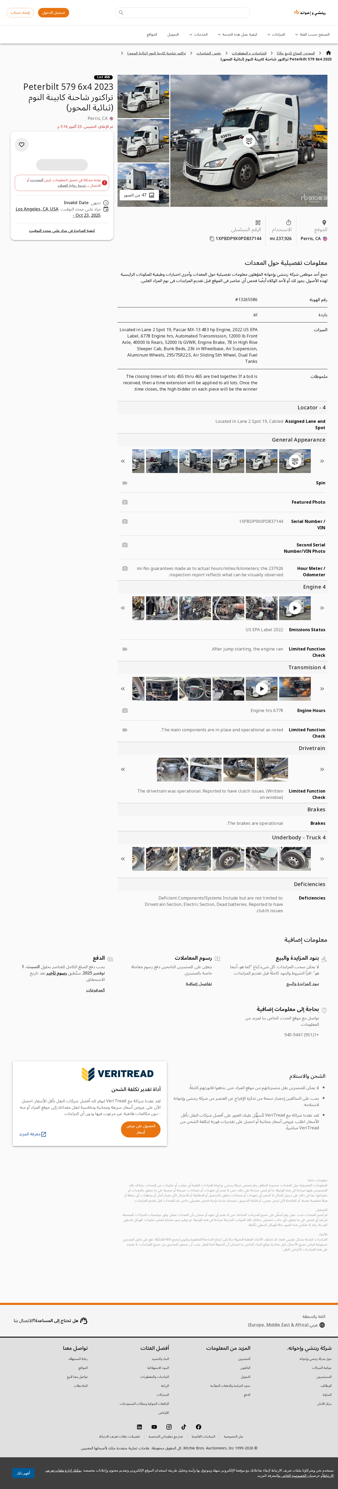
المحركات (163, 1395)
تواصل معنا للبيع (77, 1377)
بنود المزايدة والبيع (302, 984)
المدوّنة (327, 1395)
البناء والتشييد (160, 1359)
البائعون (245, 1368)
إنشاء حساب (20, 12)
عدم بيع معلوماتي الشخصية (166, 1436)
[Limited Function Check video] (125, 649)
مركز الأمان (324, 1404)
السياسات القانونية (203, 1436)
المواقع (152, 34)
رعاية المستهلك (78, 1359)
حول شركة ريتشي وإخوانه (316, 1359)
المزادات (278, 34)
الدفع (247, 1395)
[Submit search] (121, 13)
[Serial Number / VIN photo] (125, 521)
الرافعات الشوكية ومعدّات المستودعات (144, 1404)
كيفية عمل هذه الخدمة (239, 34)
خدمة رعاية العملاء (72, 185)
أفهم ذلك (23, 1473)
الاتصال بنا (23, 1320)
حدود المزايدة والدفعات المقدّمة (230, 1386)
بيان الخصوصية (233, 1436)
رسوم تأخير (56, 973)
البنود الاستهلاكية (158, 1368)
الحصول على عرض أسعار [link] (140, 1129)
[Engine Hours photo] (125, 710)
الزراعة (165, 1386)
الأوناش (164, 1413)
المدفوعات (95, 990)
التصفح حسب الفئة (315, 34)
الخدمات (201, 34)
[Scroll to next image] (123, 461)
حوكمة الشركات (322, 1368)
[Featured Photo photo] (125, 502)
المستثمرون (324, 1377)
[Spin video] (125, 483)
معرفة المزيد (29, 1134)
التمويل (173, 34)
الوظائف (326, 1386)
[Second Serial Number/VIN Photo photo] (125, 545)
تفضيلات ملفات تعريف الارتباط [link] (119, 1436)
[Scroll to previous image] (322, 461)
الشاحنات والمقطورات (154, 1377)
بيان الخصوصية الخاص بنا (295, 1476)
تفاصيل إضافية (199, 984)
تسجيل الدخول (53, 12)
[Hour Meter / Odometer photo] (125, 568)
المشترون (244, 1359)
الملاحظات (81, 1386)
